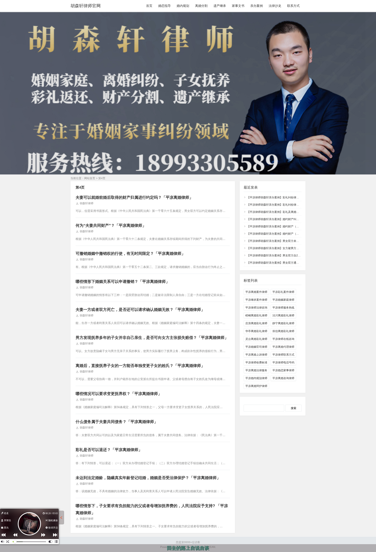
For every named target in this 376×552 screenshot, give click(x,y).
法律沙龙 (275, 5)
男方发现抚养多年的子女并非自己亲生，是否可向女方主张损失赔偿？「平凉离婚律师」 (152, 337)
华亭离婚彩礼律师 (256, 331)
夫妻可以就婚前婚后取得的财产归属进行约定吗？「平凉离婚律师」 (134, 197)
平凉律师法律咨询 (256, 307)
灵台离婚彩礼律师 (256, 338)
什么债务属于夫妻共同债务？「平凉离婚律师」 (117, 421)
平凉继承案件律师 (256, 299)
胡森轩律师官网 (85, 5)
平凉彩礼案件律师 (283, 291)
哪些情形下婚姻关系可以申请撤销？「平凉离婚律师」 (123, 281)
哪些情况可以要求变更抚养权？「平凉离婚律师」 (119, 393)
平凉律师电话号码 (283, 362)
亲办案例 (256, 5)
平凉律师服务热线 (283, 307)
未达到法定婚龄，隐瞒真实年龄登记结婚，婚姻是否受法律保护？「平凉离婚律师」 (148, 478)
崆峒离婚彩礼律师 (256, 315)
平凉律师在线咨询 (283, 338)
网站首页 (89, 178)
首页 (149, 5)
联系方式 (293, 5)
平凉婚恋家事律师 (283, 370)
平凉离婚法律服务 (256, 370)
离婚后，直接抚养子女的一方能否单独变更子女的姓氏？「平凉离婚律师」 (140, 365)
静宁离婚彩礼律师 (283, 323)
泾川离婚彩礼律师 (283, 315)
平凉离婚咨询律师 (283, 378)
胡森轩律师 (86, 203)
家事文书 (238, 5)
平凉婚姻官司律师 (256, 346)
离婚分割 (201, 5)
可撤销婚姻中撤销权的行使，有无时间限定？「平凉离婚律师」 (130, 253)
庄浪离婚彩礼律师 (256, 323)
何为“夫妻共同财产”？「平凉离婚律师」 (111, 225)
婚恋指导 (164, 5)
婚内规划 (183, 5)
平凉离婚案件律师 (256, 291)
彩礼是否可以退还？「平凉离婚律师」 (109, 450)
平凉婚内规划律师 (256, 378)
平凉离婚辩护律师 (256, 386)
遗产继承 (219, 5)
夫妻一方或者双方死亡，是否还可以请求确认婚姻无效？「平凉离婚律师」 (140, 309)
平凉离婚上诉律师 (256, 354)
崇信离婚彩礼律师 (283, 331)
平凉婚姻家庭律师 (283, 299)
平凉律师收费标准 (256, 362)
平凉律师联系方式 (283, 354)
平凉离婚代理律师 (283, 346)
